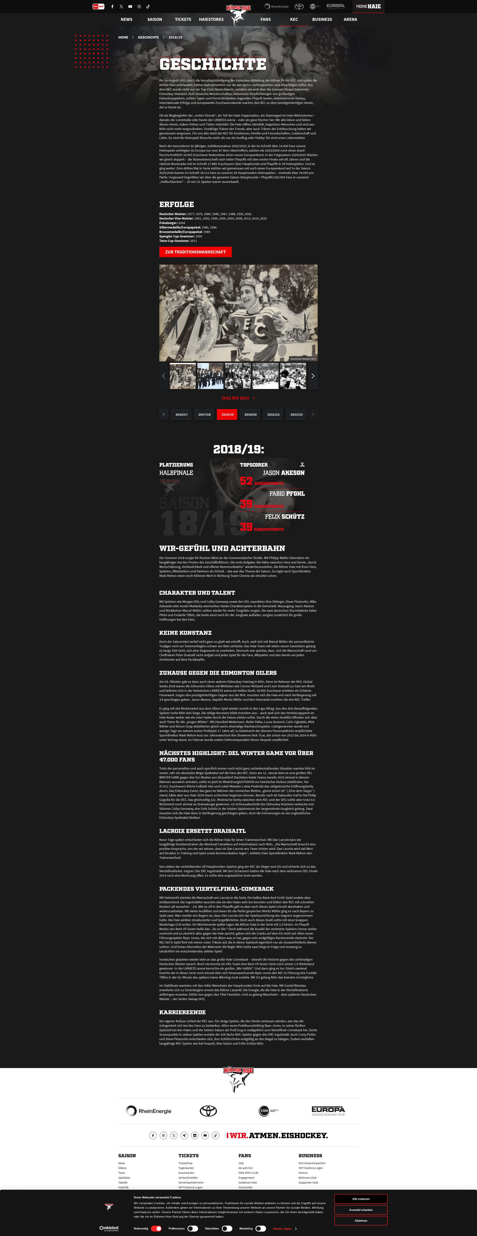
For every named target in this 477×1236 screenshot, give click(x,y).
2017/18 (204, 414)
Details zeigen (282, 1228)
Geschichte (148, 37)
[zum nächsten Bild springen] (313, 376)
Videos (122, 1168)
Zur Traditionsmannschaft (195, 252)
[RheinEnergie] (276, 6)
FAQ (241, 1163)
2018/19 (228, 414)
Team (121, 1173)
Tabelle (122, 1182)
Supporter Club (308, 1182)
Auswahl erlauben (361, 1209)
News (121, 1163)
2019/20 (250, 414)
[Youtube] (205, 1135)
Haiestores (211, 19)
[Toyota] (299, 6)
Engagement (246, 1177)
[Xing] (184, 1135)
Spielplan (124, 1177)
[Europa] (335, 6)
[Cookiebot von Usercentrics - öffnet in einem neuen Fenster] (109, 1229)
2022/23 (296, 414)
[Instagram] (163, 1135)
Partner (303, 1173)
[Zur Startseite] (238, 15)
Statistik (123, 1187)
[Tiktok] (215, 1135)
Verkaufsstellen (188, 1177)
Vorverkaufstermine (191, 1182)
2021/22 (273, 414)
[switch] (192, 1229)
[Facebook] (153, 1135)
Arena (350, 19)
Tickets (183, 19)
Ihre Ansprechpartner (312, 1163)
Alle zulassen (361, 1198)
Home (123, 37)
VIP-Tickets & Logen (191, 1187)
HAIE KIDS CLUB (248, 1173)
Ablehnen (361, 1220)
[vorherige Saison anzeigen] (163, 414)
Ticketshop (185, 1163)
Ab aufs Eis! (245, 1168)
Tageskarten (186, 1168)
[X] (174, 1135)
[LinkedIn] (194, 1135)
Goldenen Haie (247, 1182)
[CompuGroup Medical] (315, 6)
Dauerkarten (186, 1173)
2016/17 (182, 414)
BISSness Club (308, 1177)
